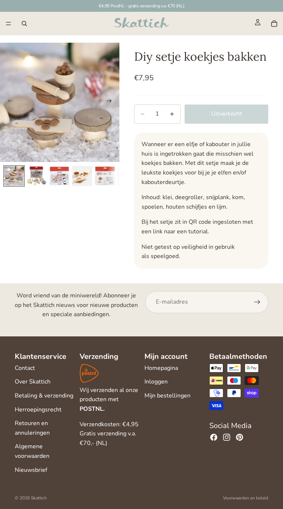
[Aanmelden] (257, 302)
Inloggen (156, 382)
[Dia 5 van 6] (105, 176)
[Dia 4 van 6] (82, 176)
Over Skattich (32, 382)
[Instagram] (226, 437)
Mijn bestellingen (167, 396)
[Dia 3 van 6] (60, 176)
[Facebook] (213, 437)
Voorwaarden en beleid (245, 498)
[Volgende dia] (111, 102)
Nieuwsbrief (31, 470)
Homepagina (161, 368)
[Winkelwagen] (274, 23)
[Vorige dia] (8, 102)
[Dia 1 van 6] (14, 176)
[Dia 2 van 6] (37, 176)
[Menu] (8, 23)
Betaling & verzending (44, 396)
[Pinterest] (239, 437)
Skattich (39, 498)
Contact (25, 368)
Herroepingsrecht (38, 410)
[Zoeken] (24, 23)
